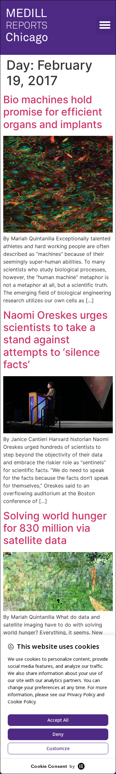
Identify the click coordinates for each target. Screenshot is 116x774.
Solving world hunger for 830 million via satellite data (55, 528)
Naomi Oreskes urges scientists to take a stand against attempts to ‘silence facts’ (55, 340)
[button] (105, 25)
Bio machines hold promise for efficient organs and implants (52, 112)
